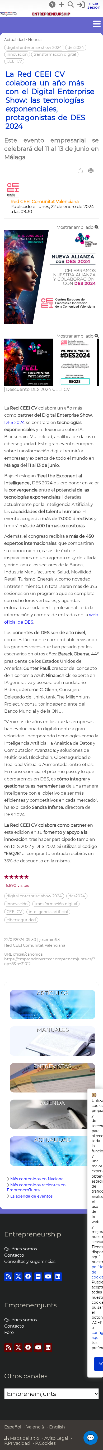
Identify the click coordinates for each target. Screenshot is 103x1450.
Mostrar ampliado (76, 227)
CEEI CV (14, 61)
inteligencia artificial (48, 911)
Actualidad (14, 39)
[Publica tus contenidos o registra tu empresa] (61, 4)
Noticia (34, 39)
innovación (17, 54)
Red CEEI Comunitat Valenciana (45, 201)
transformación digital (55, 54)
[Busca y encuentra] (71, 4)
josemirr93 (49, 939)
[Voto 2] (11, 876)
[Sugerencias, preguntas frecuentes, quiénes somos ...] (52, 4)
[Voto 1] (6, 876)
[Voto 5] (26, 876)
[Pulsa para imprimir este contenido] (90, 170)
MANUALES (52, 1029)
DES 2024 (14, 422)
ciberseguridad (21, 920)
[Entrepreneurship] (51, 14)
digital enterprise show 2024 (34, 47)
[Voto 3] (16, 876)
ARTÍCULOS (52, 993)
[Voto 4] (21, 876)
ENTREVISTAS (52, 1066)
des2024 (76, 47)
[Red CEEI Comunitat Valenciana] (13, 196)
